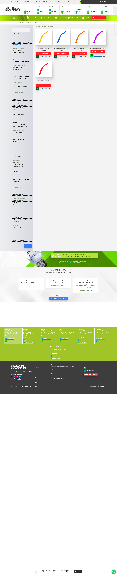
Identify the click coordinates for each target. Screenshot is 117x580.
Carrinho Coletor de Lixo (19, 67)
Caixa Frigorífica (17, 135)
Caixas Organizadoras (18, 139)
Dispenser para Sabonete (19, 169)
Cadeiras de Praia (17, 189)
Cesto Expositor (17, 141)
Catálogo (36, 2)
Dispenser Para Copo (18, 164)
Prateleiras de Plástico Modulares (21, 232)
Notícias (45, 2)
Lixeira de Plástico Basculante (20, 74)
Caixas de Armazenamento (19, 137)
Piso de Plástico (17, 156)
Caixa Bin (15, 143)
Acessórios (16, 38)
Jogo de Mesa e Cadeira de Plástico (21, 61)
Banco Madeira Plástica (19, 238)
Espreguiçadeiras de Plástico (20, 54)
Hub (36, 382)
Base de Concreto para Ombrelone (21, 40)
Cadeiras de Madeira (18, 94)
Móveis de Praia (17, 188)
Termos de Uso (66, 571)
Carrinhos (15, 103)
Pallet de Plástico (17, 154)
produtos (24, 22)
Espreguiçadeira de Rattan (19, 219)
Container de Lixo (17, 69)
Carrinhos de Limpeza (18, 114)
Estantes (15, 225)
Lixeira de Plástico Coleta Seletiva (21, 76)
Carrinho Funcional (18, 109)
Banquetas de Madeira (18, 99)
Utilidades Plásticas (18, 198)
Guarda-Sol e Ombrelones (20, 175)
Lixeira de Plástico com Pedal (20, 78)
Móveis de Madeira (18, 93)
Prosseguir (77, 571)
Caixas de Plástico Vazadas (19, 146)
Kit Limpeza (15, 171)
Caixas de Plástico (18, 130)
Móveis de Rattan (17, 213)
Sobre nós (27, 2)
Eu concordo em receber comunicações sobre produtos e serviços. (61, 377)
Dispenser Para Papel (18, 166)
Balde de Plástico (17, 206)
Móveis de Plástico (18, 48)
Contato (59, 2)
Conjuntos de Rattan (18, 217)
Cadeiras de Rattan (17, 215)
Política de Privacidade (57, 571)
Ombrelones (16, 183)
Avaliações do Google (59, 298)
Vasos (14, 204)
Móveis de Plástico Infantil (20, 118)
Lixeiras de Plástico (18, 65)
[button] (57, 295)
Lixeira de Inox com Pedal (19, 89)
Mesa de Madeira (17, 97)
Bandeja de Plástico (18, 200)
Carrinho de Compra (18, 107)
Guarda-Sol (16, 181)
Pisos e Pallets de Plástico (20, 150)
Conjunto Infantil (17, 122)
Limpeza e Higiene (17, 160)
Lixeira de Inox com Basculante (20, 86)
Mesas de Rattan (17, 221)
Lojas (52, 2)
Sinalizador (16, 202)
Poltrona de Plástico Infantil (20, 126)
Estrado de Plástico (18, 152)
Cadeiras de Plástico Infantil (20, 120)
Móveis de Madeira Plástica (20, 236)
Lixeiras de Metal (17, 82)
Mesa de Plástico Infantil (19, 124)
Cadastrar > (78, 374)
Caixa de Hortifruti (17, 132)
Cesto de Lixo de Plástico (19, 71)
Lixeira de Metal (17, 84)
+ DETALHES (44, 56)
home (20, 22)
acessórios (29, 22)
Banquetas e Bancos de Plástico (21, 52)
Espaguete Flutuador (18, 44)
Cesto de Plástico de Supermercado (22, 209)
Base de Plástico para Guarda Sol (21, 42)
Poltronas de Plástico (18, 59)
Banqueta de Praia (17, 192)
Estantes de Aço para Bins (19, 229)
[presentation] (15, 286)
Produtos (18, 2)
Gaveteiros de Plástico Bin (19, 227)
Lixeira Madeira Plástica (19, 240)
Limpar (29, 246)
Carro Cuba (16, 112)
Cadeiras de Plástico (18, 50)
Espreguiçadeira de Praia (19, 194)
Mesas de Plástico (17, 57)
